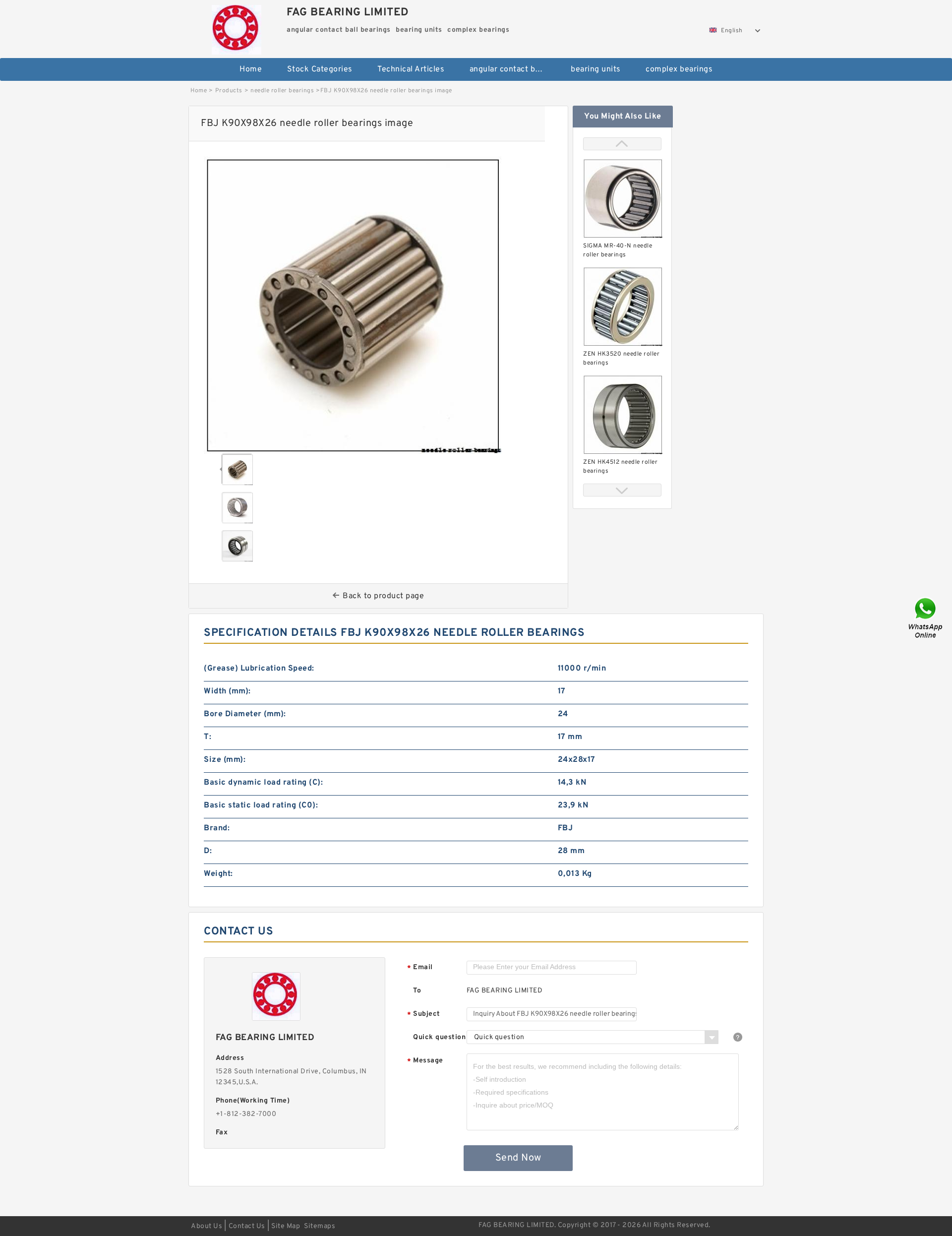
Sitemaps (319, 1226)
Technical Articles (410, 69)
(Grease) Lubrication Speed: (259, 669)
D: (208, 851)
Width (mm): (227, 691)
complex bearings (679, 69)
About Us (206, 1226)
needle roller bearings (282, 91)
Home (250, 69)
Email (420, 968)
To (417, 991)
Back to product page (383, 596)
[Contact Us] (926, 618)
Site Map (285, 1226)
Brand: (217, 828)
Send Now (518, 1158)
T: (207, 737)
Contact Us (247, 1226)
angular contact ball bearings (513, 69)
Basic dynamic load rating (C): (263, 783)
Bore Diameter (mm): (245, 714)
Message (425, 1061)
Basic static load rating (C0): (261, 805)
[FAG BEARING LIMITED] (236, 27)
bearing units (596, 69)
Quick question (439, 1037)
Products (228, 91)
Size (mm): (224, 760)
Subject (423, 1014)
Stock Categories (320, 69)
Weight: (218, 874)
